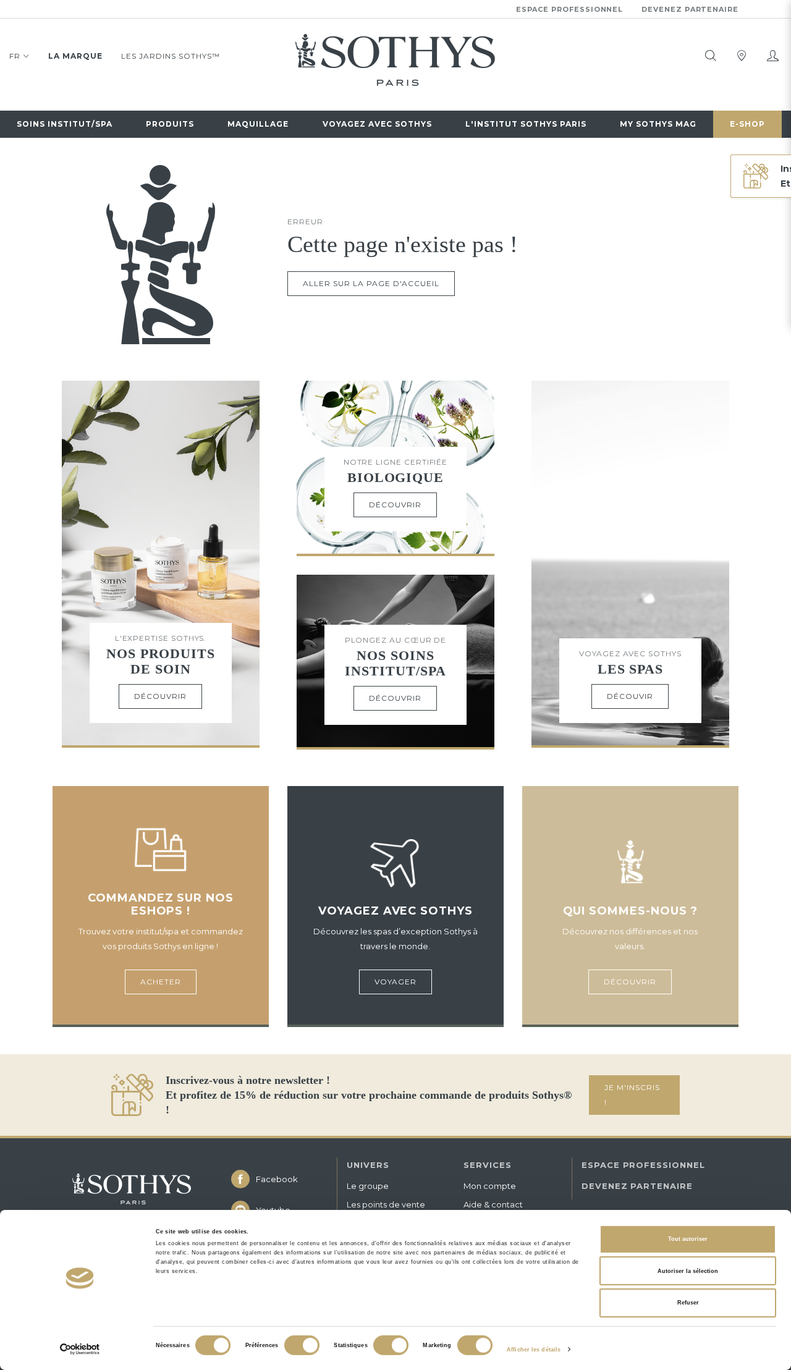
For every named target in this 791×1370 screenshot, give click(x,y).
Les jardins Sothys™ (170, 56)
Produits (170, 124)
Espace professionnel (570, 9)
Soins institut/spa (64, 124)
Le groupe (368, 1186)
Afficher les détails (533, 1350)
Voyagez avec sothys (377, 124)
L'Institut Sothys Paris (525, 124)
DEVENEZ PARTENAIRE (637, 1186)
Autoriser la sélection (688, 1271)
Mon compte (489, 1186)
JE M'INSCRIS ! (632, 1095)
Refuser (688, 1303)
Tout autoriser (688, 1239)
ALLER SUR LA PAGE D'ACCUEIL (371, 283)
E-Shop (747, 124)
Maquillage (258, 124)
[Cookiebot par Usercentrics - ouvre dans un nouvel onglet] (80, 1349)
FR (14, 56)
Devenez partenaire (689, 9)
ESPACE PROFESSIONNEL (643, 1165)
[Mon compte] (772, 55)
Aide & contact (493, 1204)
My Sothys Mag (658, 124)
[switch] (301, 1345)
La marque (75, 56)
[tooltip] (710, 55)
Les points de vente (386, 1204)
